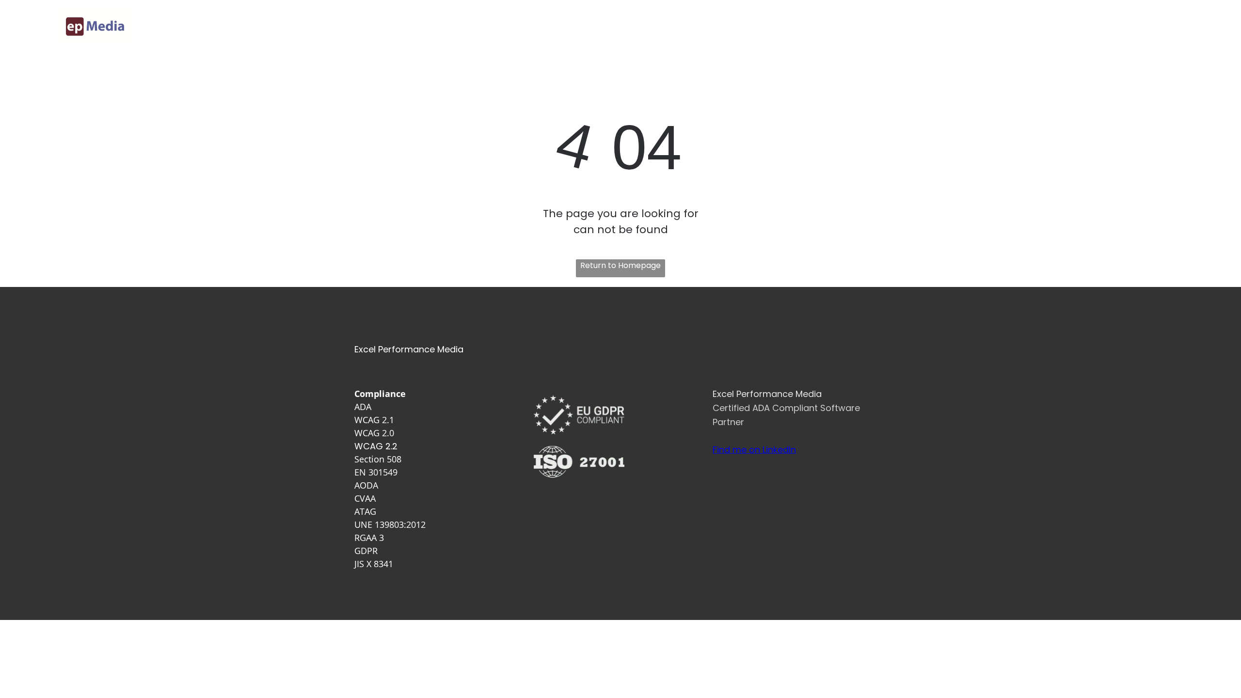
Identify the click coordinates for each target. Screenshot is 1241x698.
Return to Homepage (620, 265)
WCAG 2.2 (376, 446)
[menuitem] (620, 26)
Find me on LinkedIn (754, 450)
